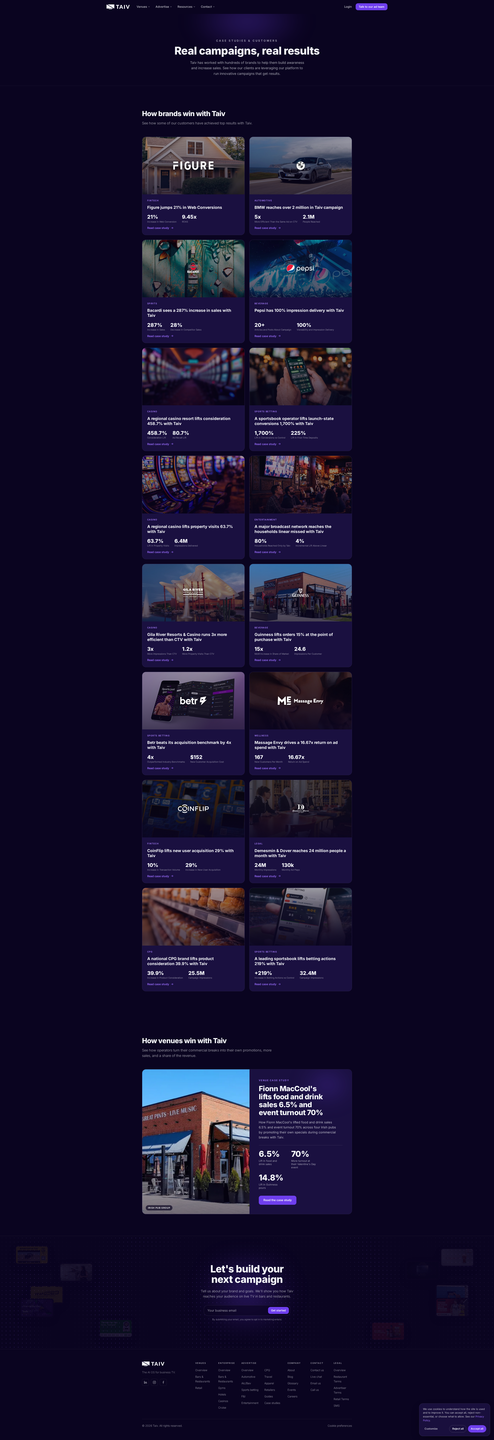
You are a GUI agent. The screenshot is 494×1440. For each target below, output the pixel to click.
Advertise (162, 6)
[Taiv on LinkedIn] (145, 1382)
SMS (337, 1405)
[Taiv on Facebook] (163, 1382)
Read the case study (277, 1200)
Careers (292, 1396)
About (291, 1370)
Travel (268, 1376)
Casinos (223, 1401)
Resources (185, 6)
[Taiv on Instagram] (154, 1382)
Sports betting (249, 1389)
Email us (315, 1383)
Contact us (317, 1370)
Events (292, 1389)
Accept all (477, 1428)
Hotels (222, 1394)
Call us (314, 1389)
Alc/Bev (246, 1383)
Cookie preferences (340, 1425)
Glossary (293, 1383)
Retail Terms (341, 1399)
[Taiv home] (118, 6)
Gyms (221, 1387)
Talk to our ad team (371, 6)
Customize (431, 1428)
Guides (268, 1396)
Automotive (248, 1376)
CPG (267, 1370)
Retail (198, 1387)
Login (348, 6)
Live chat (316, 1376)
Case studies (272, 1403)
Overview (201, 1370)
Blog (290, 1376)
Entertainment (249, 1403)
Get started (278, 1310)
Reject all (458, 1428)
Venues (142, 6)
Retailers (269, 1389)
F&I (243, 1396)
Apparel (269, 1383)
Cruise (222, 1407)
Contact (206, 6)
